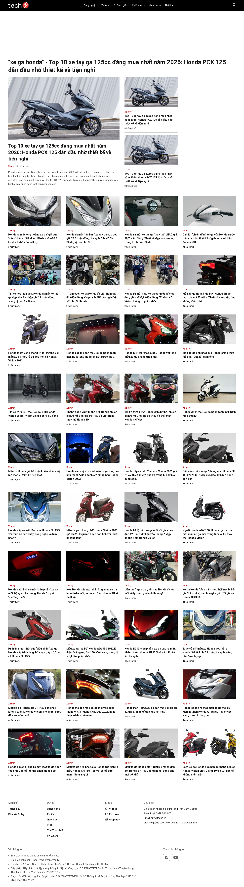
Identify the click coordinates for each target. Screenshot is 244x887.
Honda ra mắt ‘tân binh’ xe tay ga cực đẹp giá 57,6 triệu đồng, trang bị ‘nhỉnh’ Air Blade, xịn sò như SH (91, 238)
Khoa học (154, 5)
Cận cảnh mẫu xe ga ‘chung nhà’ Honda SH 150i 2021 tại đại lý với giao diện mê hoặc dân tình (209, 475)
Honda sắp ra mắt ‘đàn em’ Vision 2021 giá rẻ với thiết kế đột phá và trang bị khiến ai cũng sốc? (150, 475)
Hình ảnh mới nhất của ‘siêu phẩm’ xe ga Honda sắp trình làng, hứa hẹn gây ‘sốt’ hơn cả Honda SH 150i (34, 652)
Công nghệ (89, 5)
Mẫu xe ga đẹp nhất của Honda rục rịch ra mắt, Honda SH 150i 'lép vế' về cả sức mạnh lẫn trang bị (92, 770)
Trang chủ (14, 808)
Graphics (114, 819)
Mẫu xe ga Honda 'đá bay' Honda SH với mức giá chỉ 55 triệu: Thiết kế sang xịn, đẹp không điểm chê (209, 297)
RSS (49, 825)
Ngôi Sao (52, 819)
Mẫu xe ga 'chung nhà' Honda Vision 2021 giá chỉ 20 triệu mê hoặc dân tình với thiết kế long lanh (92, 534)
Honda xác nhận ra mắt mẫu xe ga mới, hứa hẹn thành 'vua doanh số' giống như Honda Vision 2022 (92, 475)
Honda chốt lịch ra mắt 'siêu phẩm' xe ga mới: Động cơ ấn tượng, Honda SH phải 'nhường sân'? (33, 593)
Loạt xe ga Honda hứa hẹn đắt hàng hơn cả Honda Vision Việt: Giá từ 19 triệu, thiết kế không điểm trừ (209, 770)
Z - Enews (137, 5)
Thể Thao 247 (55, 830)
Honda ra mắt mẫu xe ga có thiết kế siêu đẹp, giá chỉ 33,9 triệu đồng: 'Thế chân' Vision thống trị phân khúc (149, 297)
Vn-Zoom (52, 835)
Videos (113, 808)
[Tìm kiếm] (232, 5)
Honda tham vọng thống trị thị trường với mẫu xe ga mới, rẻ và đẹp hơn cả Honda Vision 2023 (33, 356)
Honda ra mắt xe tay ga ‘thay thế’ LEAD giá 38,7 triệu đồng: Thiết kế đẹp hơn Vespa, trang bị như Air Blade (150, 238)
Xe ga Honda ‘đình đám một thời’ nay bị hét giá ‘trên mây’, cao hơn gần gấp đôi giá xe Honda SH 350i (209, 593)
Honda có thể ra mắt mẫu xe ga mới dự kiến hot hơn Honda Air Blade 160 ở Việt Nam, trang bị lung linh (207, 711)
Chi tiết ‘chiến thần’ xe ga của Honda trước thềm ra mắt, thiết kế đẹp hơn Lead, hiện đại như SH (209, 238)
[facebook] (166, 857)
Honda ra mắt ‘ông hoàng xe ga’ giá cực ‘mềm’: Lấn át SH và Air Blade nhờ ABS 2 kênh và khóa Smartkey (32, 238)
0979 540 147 (163, 813)
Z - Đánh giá (120, 5)
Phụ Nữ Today (16, 814)
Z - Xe (104, 5)
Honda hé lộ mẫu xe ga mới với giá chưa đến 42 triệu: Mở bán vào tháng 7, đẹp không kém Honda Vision (148, 534)
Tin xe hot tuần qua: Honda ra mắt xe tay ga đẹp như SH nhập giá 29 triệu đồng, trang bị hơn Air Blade (33, 297)
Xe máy (11, 166)
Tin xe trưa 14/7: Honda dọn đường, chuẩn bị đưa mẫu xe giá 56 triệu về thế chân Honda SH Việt (150, 415)
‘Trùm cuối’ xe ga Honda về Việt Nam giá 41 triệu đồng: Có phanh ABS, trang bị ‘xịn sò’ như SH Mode (91, 297)
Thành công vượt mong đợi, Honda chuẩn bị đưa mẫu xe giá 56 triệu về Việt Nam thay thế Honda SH (91, 415)
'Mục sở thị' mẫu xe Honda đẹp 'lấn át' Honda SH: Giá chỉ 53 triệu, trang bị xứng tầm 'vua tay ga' (207, 652)
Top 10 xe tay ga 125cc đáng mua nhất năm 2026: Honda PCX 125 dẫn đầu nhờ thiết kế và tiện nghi (59, 152)
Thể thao (169, 5)
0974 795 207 (172, 822)
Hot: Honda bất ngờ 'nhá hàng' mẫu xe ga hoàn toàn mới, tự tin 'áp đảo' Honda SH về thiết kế (92, 593)
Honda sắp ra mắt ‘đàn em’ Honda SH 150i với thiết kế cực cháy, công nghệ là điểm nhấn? (34, 534)
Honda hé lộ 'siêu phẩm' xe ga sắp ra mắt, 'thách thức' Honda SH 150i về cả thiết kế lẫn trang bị (150, 652)
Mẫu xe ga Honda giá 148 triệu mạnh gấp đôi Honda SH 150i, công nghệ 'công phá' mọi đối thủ (149, 770)
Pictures (114, 814)
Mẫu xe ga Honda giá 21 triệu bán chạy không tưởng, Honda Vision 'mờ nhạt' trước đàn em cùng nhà (34, 711)
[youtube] (175, 857)
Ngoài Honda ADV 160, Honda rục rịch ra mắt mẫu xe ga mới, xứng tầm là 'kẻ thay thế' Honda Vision (208, 534)
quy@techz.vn (158, 817)
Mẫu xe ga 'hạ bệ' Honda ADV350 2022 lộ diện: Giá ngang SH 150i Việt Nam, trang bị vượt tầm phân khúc (92, 652)
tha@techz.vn (189, 822)
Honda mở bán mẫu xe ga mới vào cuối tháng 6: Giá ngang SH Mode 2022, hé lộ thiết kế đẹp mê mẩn (90, 711)
